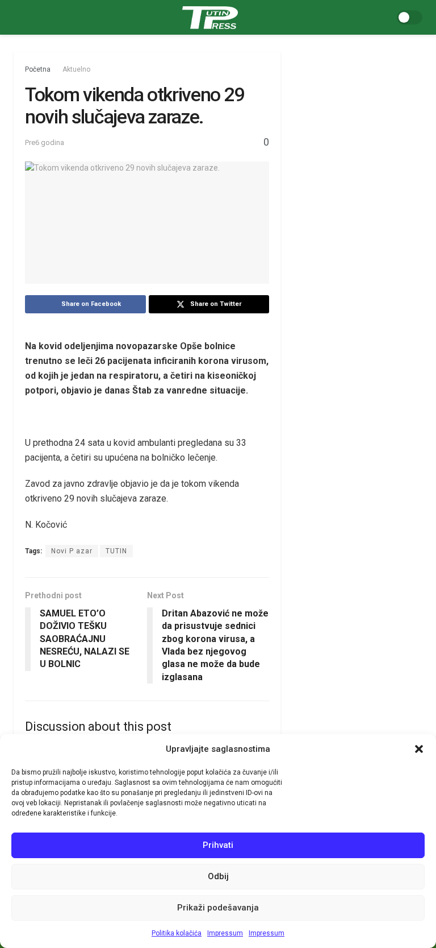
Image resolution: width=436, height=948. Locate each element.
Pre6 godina (44, 142)
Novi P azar (72, 551)
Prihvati (218, 845)
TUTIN (116, 551)
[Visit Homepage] (210, 17)
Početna (38, 69)
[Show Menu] (18, 17)
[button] (419, 749)
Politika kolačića (177, 933)
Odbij (218, 876)
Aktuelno (76, 69)
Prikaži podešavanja (218, 908)
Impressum (225, 933)
